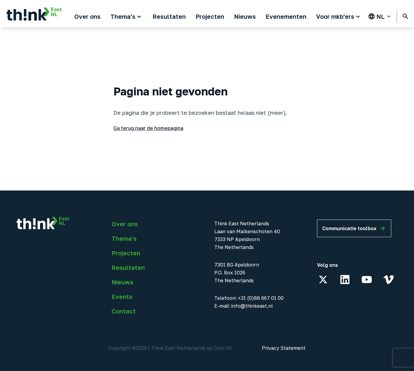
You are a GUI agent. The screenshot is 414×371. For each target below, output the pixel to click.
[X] (323, 279)
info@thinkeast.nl (252, 306)
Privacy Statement (283, 348)
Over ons (125, 223)
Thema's (124, 238)
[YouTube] (367, 279)
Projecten (126, 253)
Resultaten (128, 267)
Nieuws (122, 282)
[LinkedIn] (345, 279)
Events (122, 296)
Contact (124, 311)
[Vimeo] (388, 279)
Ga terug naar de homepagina (148, 128)
